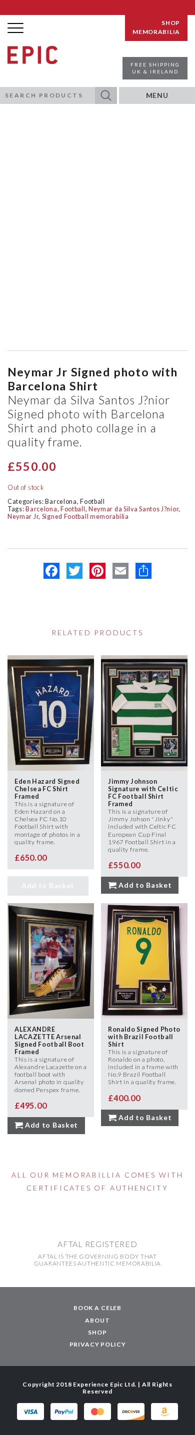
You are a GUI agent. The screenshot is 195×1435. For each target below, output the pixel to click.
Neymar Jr (23, 516)
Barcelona (60, 501)
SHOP (171, 22)
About (97, 1320)
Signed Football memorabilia (85, 516)
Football (92, 501)
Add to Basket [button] (145, 885)
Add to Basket (48, 885)
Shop (97, 1332)
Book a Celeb (98, 1308)
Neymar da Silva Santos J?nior (133, 509)
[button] (106, 95)
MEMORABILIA (156, 31)
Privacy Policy (98, 1344)
